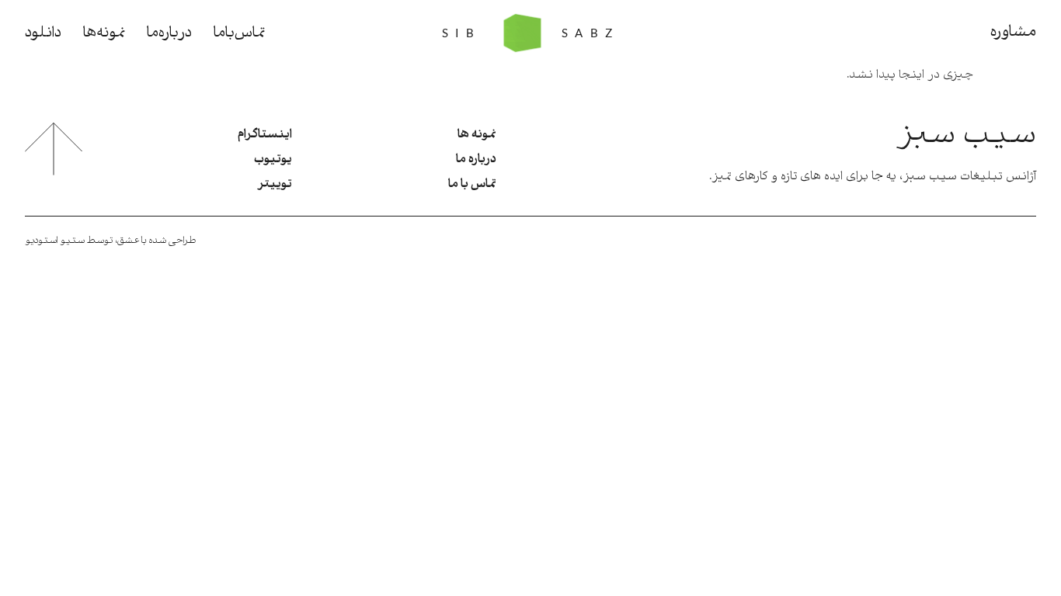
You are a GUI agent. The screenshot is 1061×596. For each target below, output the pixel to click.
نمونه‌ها (104, 33)
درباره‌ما (169, 33)
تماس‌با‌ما (239, 33)
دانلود (43, 33)
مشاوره (1013, 32)
